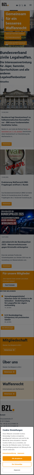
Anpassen (17, 470)
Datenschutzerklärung (9, 453)
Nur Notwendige (17, 464)
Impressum (20, 453)
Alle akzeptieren (17, 458)
